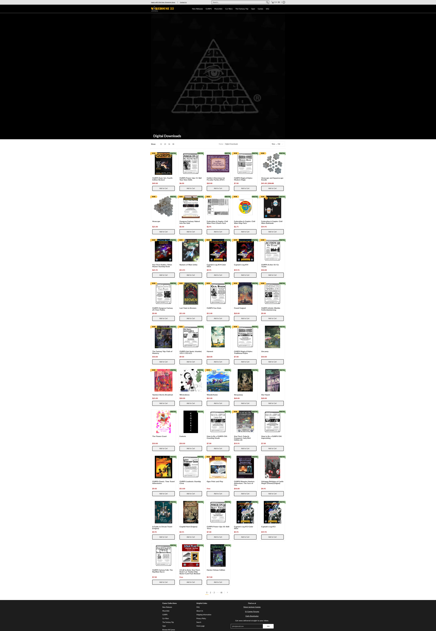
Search (198, 622)
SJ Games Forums (252, 611)
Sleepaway (238, 395)
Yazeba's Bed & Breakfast (162, 395)
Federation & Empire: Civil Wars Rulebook (271, 222)
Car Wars (165, 618)
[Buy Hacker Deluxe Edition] (218, 555)
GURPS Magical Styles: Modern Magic (243, 179)
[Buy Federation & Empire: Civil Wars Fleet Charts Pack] (218, 207)
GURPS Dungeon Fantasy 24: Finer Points (162, 309)
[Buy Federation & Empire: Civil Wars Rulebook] (272, 207)
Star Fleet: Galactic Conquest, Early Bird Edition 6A (242, 438)
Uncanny (264, 351)
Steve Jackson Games (252, 607)
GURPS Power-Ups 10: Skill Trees (218, 527)
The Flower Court (159, 436)
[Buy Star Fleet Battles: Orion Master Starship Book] (163, 250)
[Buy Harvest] (218, 337)
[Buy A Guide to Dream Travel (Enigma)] (163, 512)
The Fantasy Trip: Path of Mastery (162, 352)
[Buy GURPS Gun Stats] (218, 293)
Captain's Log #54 (241, 265)
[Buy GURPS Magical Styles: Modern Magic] (245, 163)
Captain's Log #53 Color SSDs (243, 527)
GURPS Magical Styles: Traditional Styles (243, 352)
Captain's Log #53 (268, 526)
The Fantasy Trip (168, 622)
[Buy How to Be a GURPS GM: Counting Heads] (218, 422)
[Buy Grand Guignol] (245, 293)
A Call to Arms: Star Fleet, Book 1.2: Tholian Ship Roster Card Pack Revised (190, 572)
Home (221, 144)
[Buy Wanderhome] (218, 380)
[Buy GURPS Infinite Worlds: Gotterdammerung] (272, 293)
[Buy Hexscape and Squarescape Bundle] (272, 163)
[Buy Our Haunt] (272, 380)
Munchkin (165, 611)
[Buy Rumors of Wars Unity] (191, 250)
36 (169, 144)
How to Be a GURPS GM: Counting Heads (217, 437)
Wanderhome (212, 395)
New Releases (167, 607)
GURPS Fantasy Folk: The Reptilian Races (162, 571)
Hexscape (156, 221)
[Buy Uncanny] (272, 337)
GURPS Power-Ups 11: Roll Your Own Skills (191, 179)
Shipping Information (203, 615)
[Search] (267, 2)
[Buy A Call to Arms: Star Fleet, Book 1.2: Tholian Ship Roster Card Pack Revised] (191, 555)
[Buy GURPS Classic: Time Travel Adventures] (163, 467)
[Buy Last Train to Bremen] (191, 293)
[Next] (228, 592)
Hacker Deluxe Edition (216, 570)
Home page (200, 626)
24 (165, 144)
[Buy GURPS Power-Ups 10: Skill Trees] (218, 512)
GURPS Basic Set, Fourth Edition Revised (162, 179)
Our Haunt (265, 395)
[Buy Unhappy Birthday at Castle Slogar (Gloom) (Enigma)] (272, 467)
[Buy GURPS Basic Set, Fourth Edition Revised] (163, 163)
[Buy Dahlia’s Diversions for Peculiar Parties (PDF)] (218, 163)
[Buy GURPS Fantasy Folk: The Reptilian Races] (163, 555)
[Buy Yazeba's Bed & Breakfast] (163, 380)
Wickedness (185, 395)
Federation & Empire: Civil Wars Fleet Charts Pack (217, 222)
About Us (199, 611)
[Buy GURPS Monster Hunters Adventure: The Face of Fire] (245, 467)
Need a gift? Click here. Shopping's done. (163, 2)
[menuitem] (276, 2)
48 (173, 144)
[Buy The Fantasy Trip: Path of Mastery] (163, 337)
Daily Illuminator (252, 616)
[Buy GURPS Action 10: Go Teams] (272, 250)
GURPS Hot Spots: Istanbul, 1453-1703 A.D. (191, 352)
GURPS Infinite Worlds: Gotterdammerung (270, 309)
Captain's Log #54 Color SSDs (216, 265)
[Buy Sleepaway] (245, 380)
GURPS (164, 615)
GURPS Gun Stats (214, 308)
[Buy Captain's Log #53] (272, 512)
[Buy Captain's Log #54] (245, 250)
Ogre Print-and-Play (215, 481)
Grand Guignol (240, 308)
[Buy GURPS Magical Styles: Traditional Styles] (245, 337)
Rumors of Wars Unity (188, 265)
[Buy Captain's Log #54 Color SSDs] (218, 250)
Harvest (210, 351)
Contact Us (183, 2)
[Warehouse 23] (162, 9)
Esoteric (183, 436)
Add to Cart (163, 188)
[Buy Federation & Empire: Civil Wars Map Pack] (245, 207)
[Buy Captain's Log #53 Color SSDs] (245, 512)
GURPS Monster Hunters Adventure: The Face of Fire (244, 483)
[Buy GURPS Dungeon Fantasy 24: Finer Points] (163, 293)
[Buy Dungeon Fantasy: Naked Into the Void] (191, 207)
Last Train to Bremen (188, 308)
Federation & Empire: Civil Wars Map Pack (244, 222)
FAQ (197, 607)
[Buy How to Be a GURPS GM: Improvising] (272, 422)
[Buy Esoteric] (191, 422)
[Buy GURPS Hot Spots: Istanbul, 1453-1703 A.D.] (191, 337)
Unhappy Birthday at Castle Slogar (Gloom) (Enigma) (272, 482)
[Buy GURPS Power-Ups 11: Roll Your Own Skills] (191, 163)
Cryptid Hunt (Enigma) (188, 526)
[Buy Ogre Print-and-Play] (218, 467)
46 (221, 592)
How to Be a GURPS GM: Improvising (271, 437)
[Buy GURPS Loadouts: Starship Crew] (191, 467)
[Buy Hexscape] (163, 207)
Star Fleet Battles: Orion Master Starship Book (162, 265)
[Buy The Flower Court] (163, 422)
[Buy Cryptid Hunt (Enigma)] (191, 512)
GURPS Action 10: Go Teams (270, 265)
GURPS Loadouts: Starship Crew (190, 482)
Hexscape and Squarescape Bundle (272, 179)
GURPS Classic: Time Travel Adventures (163, 482)
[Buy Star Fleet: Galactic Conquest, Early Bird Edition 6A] (245, 422)
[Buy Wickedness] (191, 380)
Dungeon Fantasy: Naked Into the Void (190, 222)
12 (161, 144)
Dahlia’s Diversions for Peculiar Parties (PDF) (216, 179)
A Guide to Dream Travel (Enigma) (162, 527)
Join (268, 626)
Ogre (164, 626)
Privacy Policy (201, 618)
